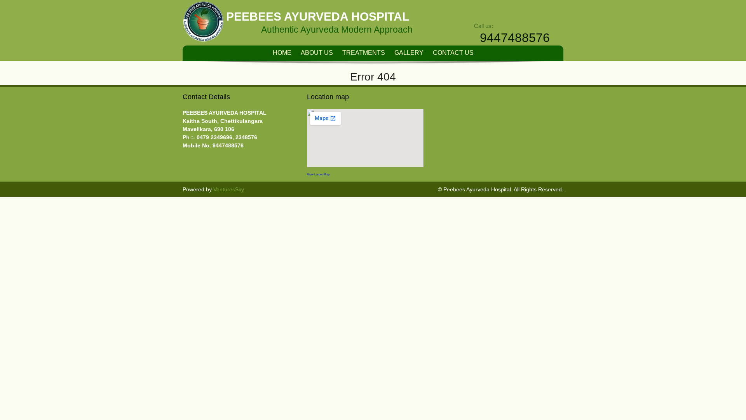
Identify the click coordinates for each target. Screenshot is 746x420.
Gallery (409, 52)
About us (317, 52)
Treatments (363, 52)
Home (282, 52)
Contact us (453, 52)
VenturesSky (228, 189)
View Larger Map (318, 174)
